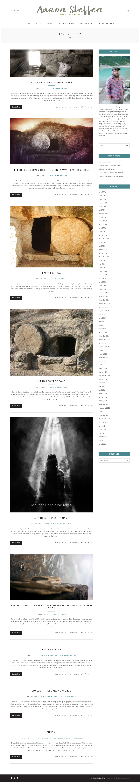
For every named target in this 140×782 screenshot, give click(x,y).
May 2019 (102, 322)
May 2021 (102, 264)
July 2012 (102, 426)
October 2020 (103, 278)
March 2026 (103, 199)
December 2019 (104, 300)
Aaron (74, 107)
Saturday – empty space (107, 169)
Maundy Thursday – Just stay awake (111, 176)
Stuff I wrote (84, 23)
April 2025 (102, 210)
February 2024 (103, 224)
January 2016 (103, 401)
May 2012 (102, 433)
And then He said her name (51, 518)
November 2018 (104, 340)
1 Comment (62, 405)
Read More (16, 107)
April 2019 (102, 325)
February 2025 (103, 214)
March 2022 (103, 250)
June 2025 (102, 206)
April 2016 (102, 390)
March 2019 (103, 329)
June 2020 (102, 282)
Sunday (51, 732)
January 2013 (103, 415)
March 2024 (103, 221)
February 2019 (103, 332)
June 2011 (102, 444)
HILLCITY (50, 23)
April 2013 (102, 411)
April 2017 (102, 365)
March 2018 (103, 354)
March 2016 (103, 393)
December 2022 (104, 239)
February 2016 (103, 397)
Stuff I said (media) (66, 23)
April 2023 (102, 232)
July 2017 (102, 361)
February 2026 (103, 203)
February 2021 (103, 275)
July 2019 (102, 314)
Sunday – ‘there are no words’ (52, 691)
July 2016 (102, 383)
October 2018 (103, 343)
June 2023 (102, 228)
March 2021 (103, 271)
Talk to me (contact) (105, 23)
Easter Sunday (51, 273)
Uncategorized (77, 738)
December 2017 (104, 358)
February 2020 (103, 293)
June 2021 (102, 260)
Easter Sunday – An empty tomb (51, 82)
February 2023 (103, 235)
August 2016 (103, 379)
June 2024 (102, 217)
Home (28, 23)
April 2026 (102, 196)
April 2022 (102, 246)
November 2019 (104, 304)
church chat (49, 524)
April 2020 (102, 286)
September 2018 (104, 347)
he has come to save (51, 381)
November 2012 (104, 419)
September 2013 (104, 408)
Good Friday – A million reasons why (111, 173)
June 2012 (102, 429)
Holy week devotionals (58, 88)
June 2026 (102, 192)
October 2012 (103, 422)
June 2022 (102, 242)
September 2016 (104, 375)
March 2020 (103, 289)
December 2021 (104, 257)
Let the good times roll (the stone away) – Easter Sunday (51, 170)
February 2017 (103, 372)
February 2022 (103, 253)
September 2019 (104, 311)
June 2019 (102, 318)
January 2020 (103, 296)
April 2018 (102, 350)
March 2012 (103, 437)
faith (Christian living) (48, 655)
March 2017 (103, 368)
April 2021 (102, 268)
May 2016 (102, 386)
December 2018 (104, 336)
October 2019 (103, 307)
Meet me (39, 23)
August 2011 (103, 440)
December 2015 (104, 404)
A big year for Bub (105, 162)
